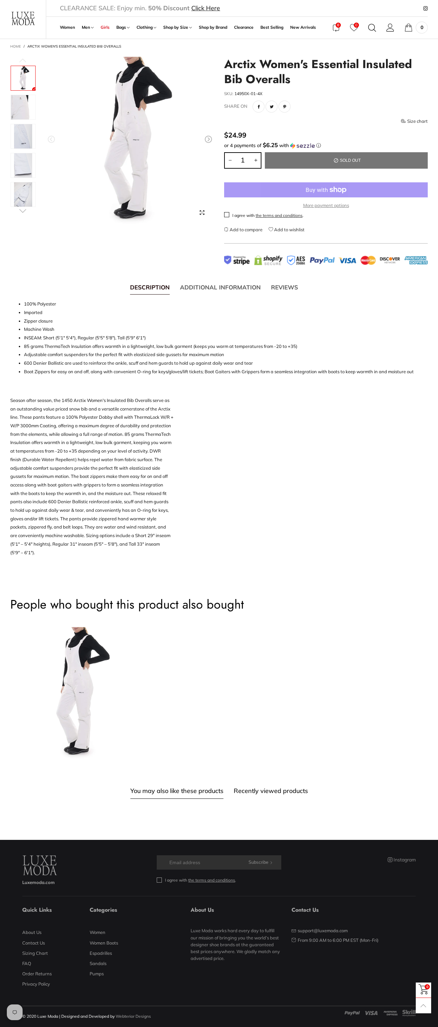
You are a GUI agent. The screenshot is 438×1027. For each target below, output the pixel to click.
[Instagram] (425, 8)
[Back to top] (423, 1005)
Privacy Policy (36, 984)
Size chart (417, 121)
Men (86, 27)
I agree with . (268, 215)
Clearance (244, 27)
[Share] (259, 107)
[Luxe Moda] (23, 18)
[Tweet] (272, 107)
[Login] (390, 28)
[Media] (202, 213)
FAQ (26, 963)
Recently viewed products (271, 791)
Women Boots (104, 943)
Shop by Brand (213, 27)
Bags (121, 27)
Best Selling (271, 27)
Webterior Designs (133, 1016)
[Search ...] (372, 28)
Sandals (98, 963)
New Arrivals (303, 27)
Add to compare (245, 229)
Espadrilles (101, 953)
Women (67, 27)
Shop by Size (176, 27)
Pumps (97, 973)
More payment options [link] (326, 205)
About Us (31, 932)
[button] (51, 139)
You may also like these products (176, 791)
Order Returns (37, 973)
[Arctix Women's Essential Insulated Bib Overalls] (130, 141)
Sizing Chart (35, 953)
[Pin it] (285, 107)
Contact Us (33, 943)
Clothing (145, 27)
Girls (105, 27)
